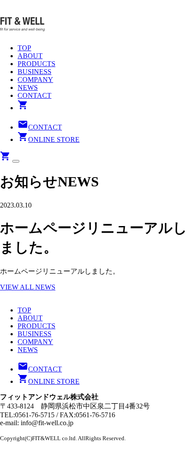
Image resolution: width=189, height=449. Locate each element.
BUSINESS (34, 71)
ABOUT (30, 55)
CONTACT (34, 95)
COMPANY (35, 79)
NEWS (28, 87)
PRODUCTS (36, 63)
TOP (24, 48)
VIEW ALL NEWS (27, 287)
